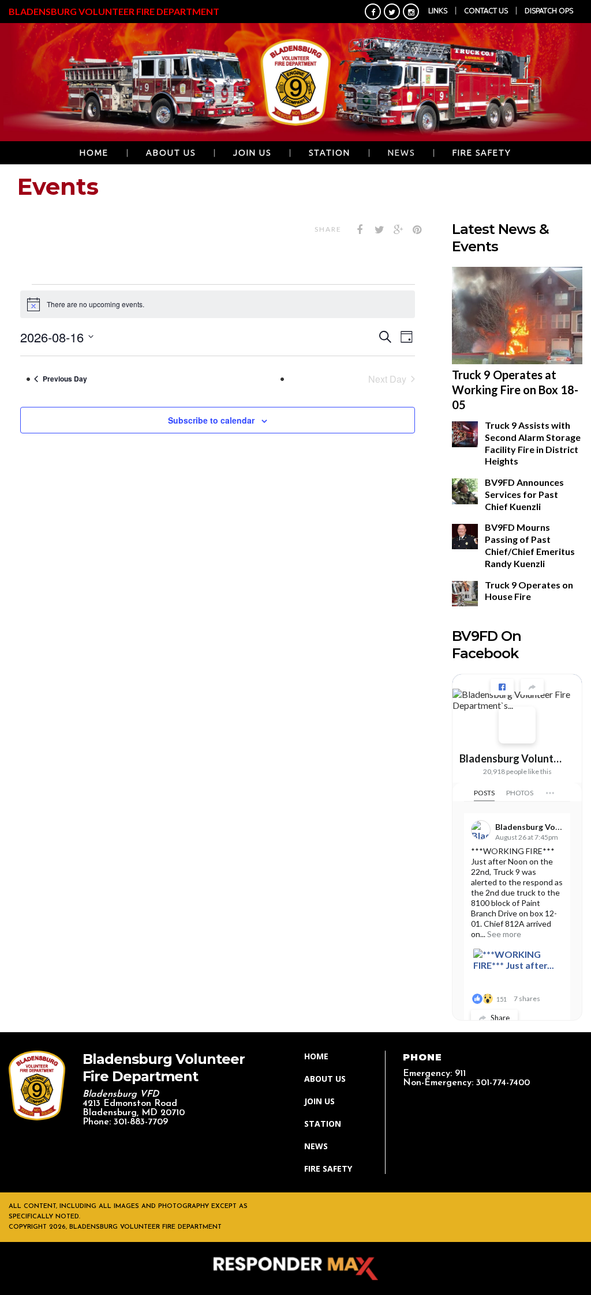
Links (437, 10)
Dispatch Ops (549, 10)
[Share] (532, 687)
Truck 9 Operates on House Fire (529, 590)
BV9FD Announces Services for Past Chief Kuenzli (524, 494)
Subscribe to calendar (211, 420)
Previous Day (65, 378)
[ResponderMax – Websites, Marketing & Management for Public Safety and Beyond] (295, 1268)
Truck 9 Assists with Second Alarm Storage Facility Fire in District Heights (533, 443)
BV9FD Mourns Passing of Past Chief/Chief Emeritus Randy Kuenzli (530, 545)
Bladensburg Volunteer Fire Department (512, 758)
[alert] (217, 304)
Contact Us (486, 10)
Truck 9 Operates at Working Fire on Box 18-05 (515, 389)
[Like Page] (502, 687)
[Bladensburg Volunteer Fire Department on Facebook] (517, 725)
